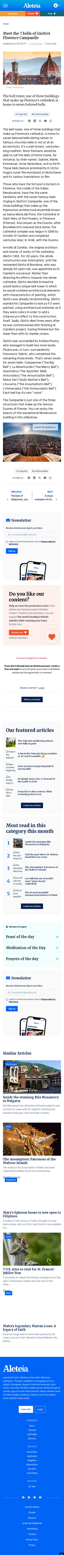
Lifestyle (32, 1430)
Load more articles (32, 805)
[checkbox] (7, 542)
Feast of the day (20, 936)
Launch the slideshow (44, 427)
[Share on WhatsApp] (51, 121)
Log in (41, 687)
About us (32, 1518)
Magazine (32, 1460)
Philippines (11, 1179)
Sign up (11, 550)
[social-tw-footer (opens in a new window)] (34, 1497)
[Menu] (11, 5)
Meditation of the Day (26, 947)
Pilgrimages (11, 1064)
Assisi (8, 1236)
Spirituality (32, 1434)
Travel (5, 23)
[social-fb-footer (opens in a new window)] (29, 1497)
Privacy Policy (32, 1539)
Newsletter (32, 1452)
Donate (30, 13)
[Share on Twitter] (40, 121)
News (32, 1425)
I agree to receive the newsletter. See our (32, 542)
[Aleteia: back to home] (32, 5)
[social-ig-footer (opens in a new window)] (40, 1497)
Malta (8, 1126)
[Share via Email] (45, 121)
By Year (32, 1486)
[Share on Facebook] (29, 121)
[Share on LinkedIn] (34, 121)
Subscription (32, 1464)
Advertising (32, 1473)
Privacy (32, 1545)
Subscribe (12, 13)
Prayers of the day (22, 958)
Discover (32, 1438)
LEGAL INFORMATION (32, 1523)
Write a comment (32, 699)
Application (32, 1456)
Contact (32, 1534)
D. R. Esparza (36, 43)
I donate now (17, 632)
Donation (32, 1468)
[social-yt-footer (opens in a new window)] (23, 1497)
